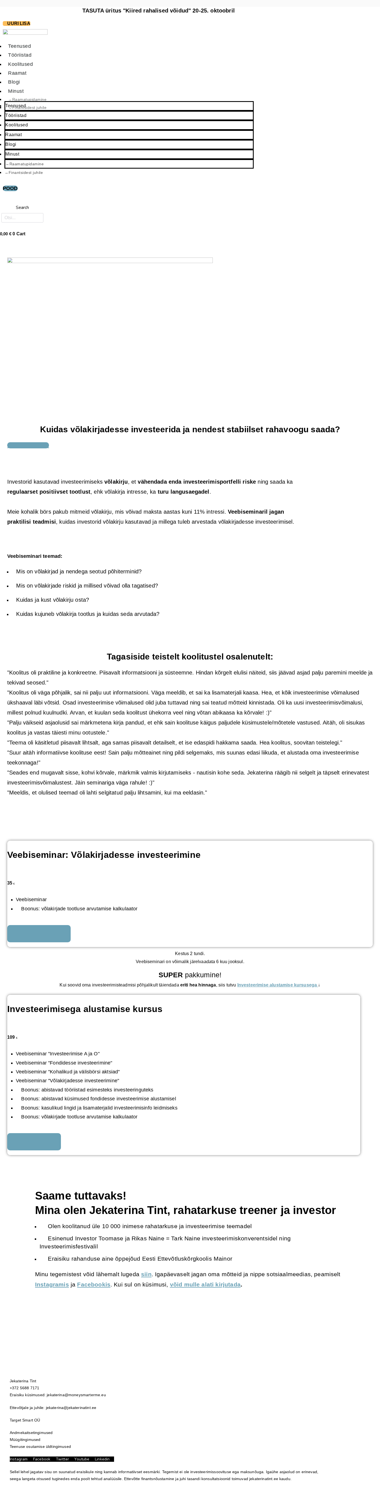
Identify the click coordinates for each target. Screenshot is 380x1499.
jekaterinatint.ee (263, 1478)
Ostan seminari (39, 934)
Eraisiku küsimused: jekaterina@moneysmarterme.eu (58, 1395)
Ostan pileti (34, 1142)
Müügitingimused (25, 1439)
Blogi (10, 144)
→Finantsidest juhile (27, 107)
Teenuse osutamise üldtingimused (41, 1446)
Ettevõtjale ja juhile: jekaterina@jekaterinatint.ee (53, 1407)
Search (22, 207)
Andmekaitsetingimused (31, 1432)
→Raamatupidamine (24, 164)
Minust (12, 154)
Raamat (13, 134)
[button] (22, 200)
